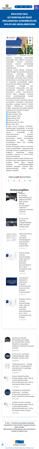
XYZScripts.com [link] (30, 448)
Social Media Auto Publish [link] (11, 448)
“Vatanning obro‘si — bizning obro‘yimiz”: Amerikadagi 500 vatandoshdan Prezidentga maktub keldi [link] (25, 240)
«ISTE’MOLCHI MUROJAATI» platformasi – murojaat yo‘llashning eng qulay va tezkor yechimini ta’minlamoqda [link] (25, 285)
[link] (36, 7)
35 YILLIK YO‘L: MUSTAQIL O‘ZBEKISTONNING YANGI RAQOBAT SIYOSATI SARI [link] (25, 223)
